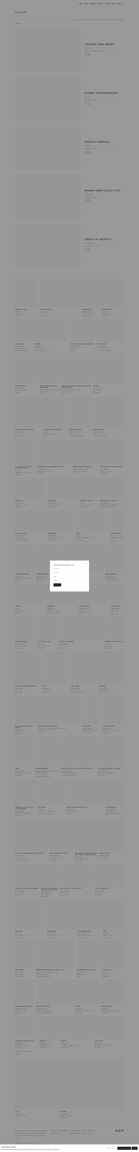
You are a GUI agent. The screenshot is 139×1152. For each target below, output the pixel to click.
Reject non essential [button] (124, 1148)
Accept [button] (134, 1148)
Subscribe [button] (57, 584)
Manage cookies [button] (111, 1148)
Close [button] (86, 564)
